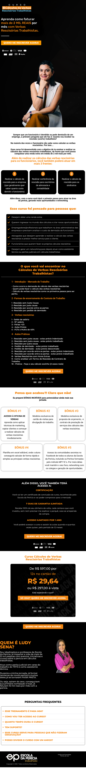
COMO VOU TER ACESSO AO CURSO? (25, 716)
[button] (43, 711)
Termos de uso (64, 756)
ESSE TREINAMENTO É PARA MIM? (24, 711)
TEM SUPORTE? (13, 727)
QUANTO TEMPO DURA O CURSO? (24, 722)
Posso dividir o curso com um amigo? (29, 740)
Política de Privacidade (64, 754)
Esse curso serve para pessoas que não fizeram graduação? (36, 733)
